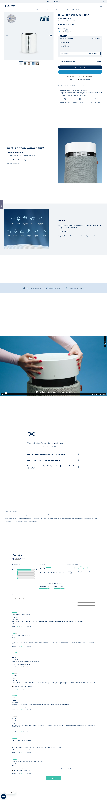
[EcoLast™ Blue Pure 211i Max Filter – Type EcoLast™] (63, 31)
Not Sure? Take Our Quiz (74, 10)
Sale (83, 10)
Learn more (90, 76)
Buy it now (80, 71)
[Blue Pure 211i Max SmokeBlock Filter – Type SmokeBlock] (71, 31)
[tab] (27, 154)
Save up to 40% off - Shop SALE (53, 1)
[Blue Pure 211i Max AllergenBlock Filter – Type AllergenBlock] (59, 31)
